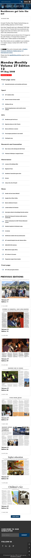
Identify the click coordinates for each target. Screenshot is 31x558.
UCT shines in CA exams (10, 254)
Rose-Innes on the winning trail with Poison (15, 148)
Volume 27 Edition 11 (5, 301)
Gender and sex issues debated (12, 193)
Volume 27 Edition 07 (5, 419)
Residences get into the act (11, 119)
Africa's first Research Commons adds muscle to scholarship (16, 217)
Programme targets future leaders (13, 259)
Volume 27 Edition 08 (5, 389)
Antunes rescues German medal (12, 99)
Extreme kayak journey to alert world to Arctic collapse (15, 109)
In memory (7, 231)
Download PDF (5, 75)
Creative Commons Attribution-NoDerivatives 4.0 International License (14, 50)
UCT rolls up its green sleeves (12, 269)
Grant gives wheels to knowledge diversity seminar (16, 212)
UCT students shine (9, 94)
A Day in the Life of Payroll (11, 182)
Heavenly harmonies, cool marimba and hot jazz (16, 84)
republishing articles (15, 55)
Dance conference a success (11, 128)
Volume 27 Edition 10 (5, 330)
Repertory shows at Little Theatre (12, 124)
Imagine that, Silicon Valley (11, 198)
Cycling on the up (9, 104)
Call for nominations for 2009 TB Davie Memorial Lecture (16, 221)
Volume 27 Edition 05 (5, 478)
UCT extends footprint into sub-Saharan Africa (15, 240)
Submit (24, 535)
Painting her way (9, 138)
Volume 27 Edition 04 (5, 507)
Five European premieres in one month (14, 133)
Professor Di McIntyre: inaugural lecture (14, 153)
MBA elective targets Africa (11, 249)
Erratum (7, 178)
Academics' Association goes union (13, 173)
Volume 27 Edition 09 (5, 360)
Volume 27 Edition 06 (5, 448)
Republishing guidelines (16, 556)
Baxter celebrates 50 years (11, 202)
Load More (15, 516)
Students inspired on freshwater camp (13, 226)
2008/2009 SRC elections (11, 245)
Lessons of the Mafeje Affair (11, 164)
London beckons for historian (11, 207)
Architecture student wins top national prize (15, 235)
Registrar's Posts (9, 168)
